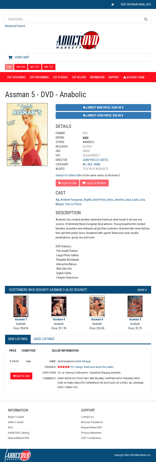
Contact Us (87, 417)
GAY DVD (20, 67)
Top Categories (16, 77)
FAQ (10, 427)
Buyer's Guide (16, 417)
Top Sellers (79, 77)
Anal (97, 164)
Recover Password (91, 422)
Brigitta (88, 199)
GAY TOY (48, 67)
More (141, 290)
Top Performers (39, 77)
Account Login (135, 77)
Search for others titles (69, 175)
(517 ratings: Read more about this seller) (92, 366)
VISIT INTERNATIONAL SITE (136, 4)
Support (113, 77)
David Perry (99, 199)
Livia (142, 199)
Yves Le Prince (73, 204)
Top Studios (60, 77)
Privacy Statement (91, 432)
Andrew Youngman (72, 199)
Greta (110, 199)
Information (97, 77)
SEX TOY (34, 67)
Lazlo (135, 199)
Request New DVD (91, 427)
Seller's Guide (16, 422)
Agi (58, 199)
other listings (83, 361)
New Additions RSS (18, 438)
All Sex (88, 164)
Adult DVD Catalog (18, 432)
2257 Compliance (91, 438)
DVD (9, 67)
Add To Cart (23, 376)
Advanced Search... (16, 26)
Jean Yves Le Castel (96, 160)
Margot (60, 204)
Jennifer (119, 199)
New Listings (18, 339)
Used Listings (44, 339)
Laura (128, 199)
